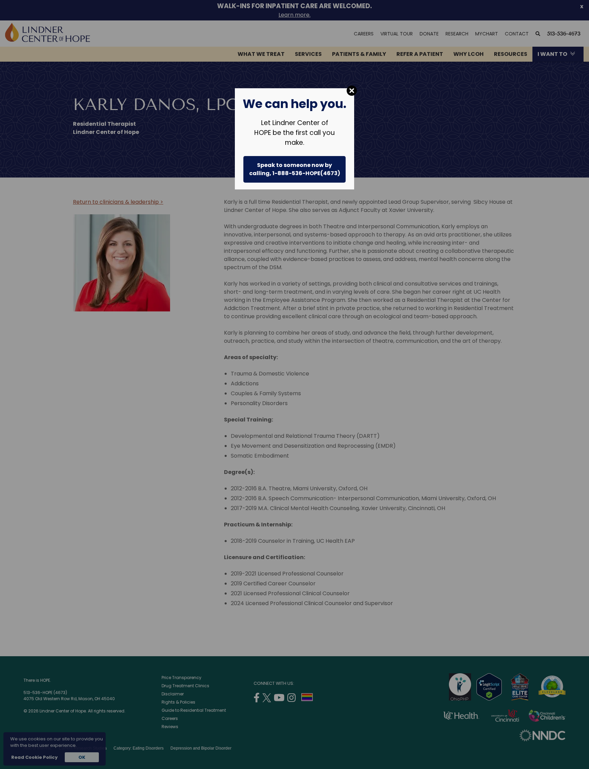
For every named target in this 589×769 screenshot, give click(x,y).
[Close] (352, 91)
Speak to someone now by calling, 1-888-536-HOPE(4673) (294, 169)
